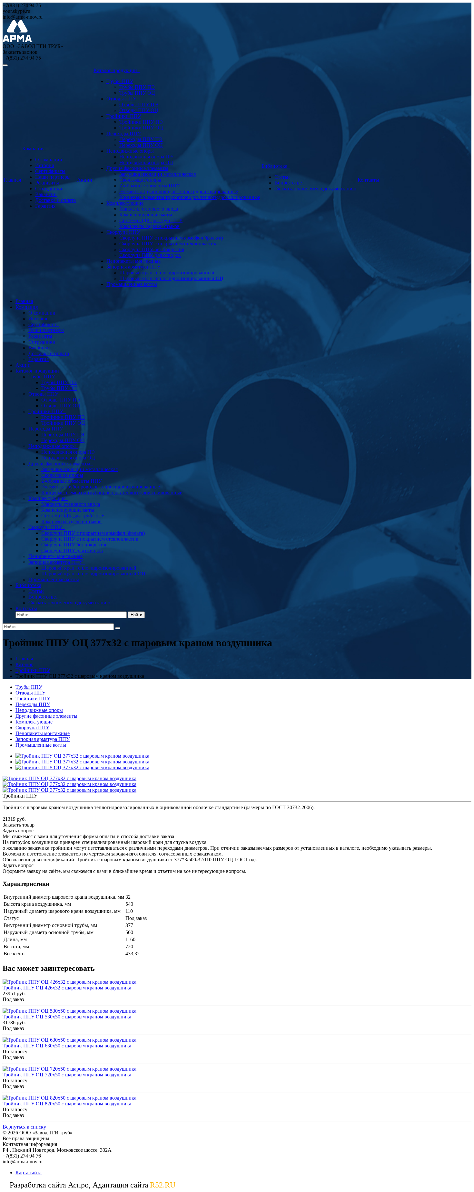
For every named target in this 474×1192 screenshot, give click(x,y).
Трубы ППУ (119, 81)
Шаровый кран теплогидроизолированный (166, 272)
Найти (136, 614)
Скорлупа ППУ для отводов (150, 255)
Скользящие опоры (140, 180)
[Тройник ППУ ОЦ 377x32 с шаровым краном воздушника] (82, 756)
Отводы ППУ (121, 98)
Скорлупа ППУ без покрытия (151, 249)
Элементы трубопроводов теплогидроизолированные (178, 191)
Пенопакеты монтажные (133, 261)
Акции (84, 180)
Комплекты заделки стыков (149, 226)
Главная (12, 180)
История (44, 165)
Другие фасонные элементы (137, 168)
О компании (48, 159)
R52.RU (162, 1185)
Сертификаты (50, 171)
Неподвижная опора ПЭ (146, 156)
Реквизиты (47, 182)
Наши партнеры (53, 177)
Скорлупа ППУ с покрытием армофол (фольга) (171, 238)
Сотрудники (48, 188)
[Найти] (117, 628)
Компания (34, 148)
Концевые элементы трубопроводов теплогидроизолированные (189, 197)
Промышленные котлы (131, 284)
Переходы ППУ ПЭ (141, 139)
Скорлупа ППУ (123, 232)
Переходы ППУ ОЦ (141, 145)
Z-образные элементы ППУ (149, 185)
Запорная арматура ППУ (133, 267)
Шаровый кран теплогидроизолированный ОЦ (171, 278)
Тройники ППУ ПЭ (141, 122)
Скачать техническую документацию (315, 188)
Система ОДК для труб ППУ (151, 220)
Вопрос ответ (289, 182)
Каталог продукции (117, 70)
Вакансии (46, 194)
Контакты (368, 180)
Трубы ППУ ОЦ (137, 93)
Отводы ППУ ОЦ (138, 110)
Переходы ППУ (123, 133)
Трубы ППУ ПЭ (137, 87)
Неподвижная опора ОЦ (146, 162)
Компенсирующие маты (145, 214)
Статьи (282, 177)
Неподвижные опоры (130, 151)
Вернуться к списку (24, 1127)
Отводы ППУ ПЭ (138, 104)
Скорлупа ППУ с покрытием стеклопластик (167, 243)
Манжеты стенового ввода (148, 209)
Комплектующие (124, 203)
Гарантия (45, 206)
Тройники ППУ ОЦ (141, 127)
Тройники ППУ (123, 116)
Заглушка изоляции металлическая (157, 174)
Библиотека (276, 166)
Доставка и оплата (55, 200)
